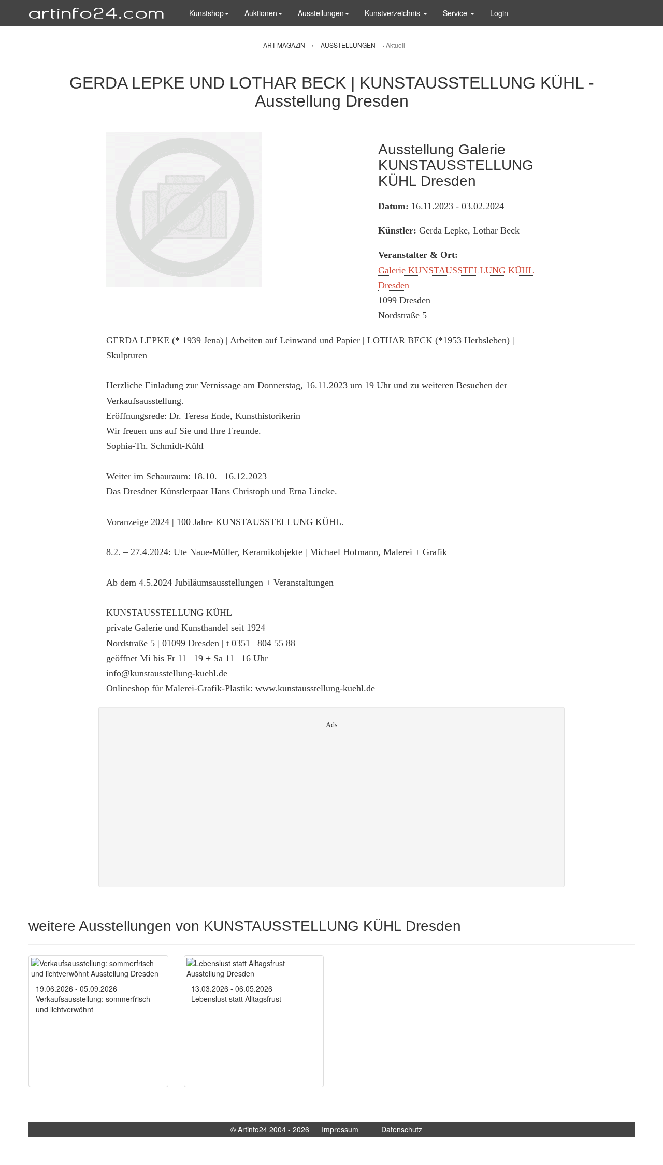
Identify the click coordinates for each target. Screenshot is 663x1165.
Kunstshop (206, 13)
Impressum (340, 1129)
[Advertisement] (331, 804)
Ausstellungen (321, 13)
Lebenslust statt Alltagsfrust (236, 999)
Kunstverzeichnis (393, 13)
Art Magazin (285, 44)
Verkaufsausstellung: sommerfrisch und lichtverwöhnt (93, 1004)
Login (499, 13)
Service (456, 13)
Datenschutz (401, 1129)
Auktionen (260, 13)
